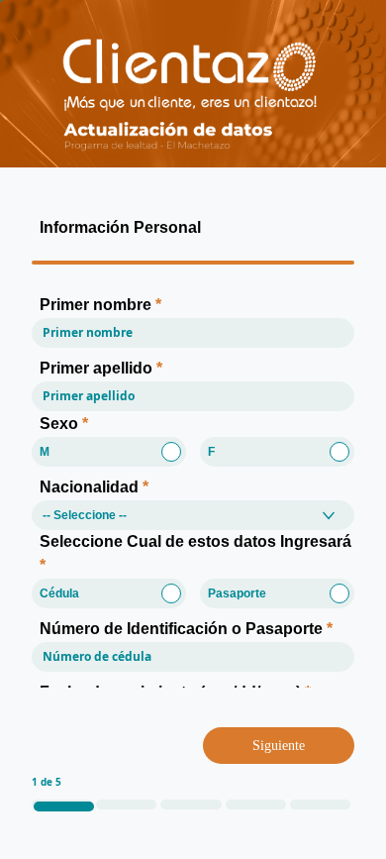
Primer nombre (100, 304)
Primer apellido (101, 368)
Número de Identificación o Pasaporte (186, 628)
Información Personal (120, 227)
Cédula (59, 593)
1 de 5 (46, 782)
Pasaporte (237, 593)
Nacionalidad (94, 487)
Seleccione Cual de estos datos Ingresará (195, 553)
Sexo (64, 423)
